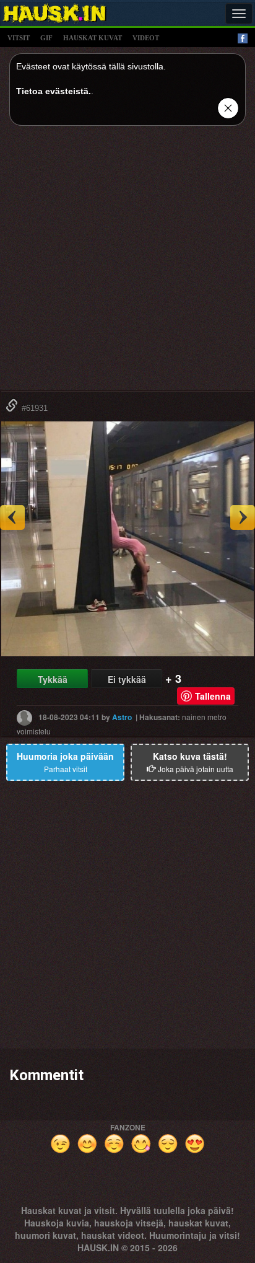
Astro (122, 716)
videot (145, 38)
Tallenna (213, 696)
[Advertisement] (127, 262)
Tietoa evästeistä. (53, 91)
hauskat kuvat (92, 38)
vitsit (18, 38)
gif (46, 38)
